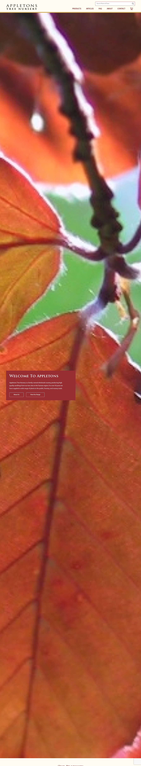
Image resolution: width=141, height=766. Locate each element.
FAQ (100, 9)
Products (76, 9)
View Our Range (35, 394)
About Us (16, 394)
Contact (121, 9)
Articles (90, 9)
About (110, 9)
